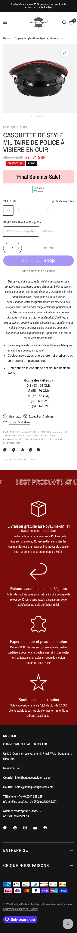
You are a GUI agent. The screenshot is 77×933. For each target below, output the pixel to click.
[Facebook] (5, 449)
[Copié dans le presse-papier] (39, 449)
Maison (6, 38)
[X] (14, 449)
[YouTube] (38, 828)
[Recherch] (64, 22)
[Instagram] (28, 827)
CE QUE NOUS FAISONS (26, 865)
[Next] (45, 116)
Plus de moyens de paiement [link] (38, 271)
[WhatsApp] (31, 449)
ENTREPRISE (15, 850)
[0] (71, 22)
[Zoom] (65, 53)
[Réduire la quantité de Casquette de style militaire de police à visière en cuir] (6, 248)
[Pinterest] (23, 449)
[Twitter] (18, 827)
